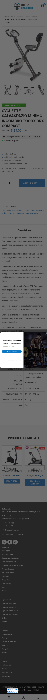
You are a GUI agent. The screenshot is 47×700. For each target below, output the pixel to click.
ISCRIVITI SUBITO (12, 351)
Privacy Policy (10, 359)
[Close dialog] (45, 333)
